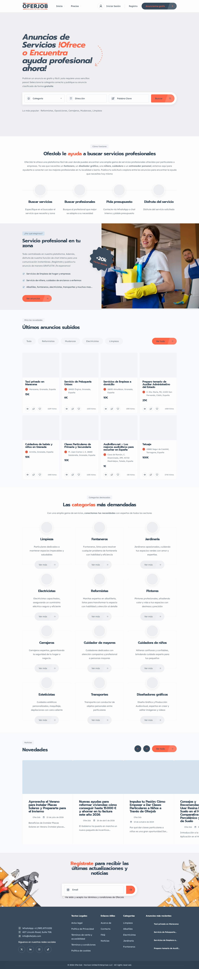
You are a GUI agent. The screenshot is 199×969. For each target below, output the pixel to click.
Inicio (59, 6)
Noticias (105, 940)
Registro (133, 6)
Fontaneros (129, 946)
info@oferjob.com (31, 936)
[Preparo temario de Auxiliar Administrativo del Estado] (149, 948)
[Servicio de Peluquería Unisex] (149, 932)
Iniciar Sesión (113, 6)
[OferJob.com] (35, 6)
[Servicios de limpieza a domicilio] (149, 940)
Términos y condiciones (83, 944)
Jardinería (128, 940)
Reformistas (47, 110)
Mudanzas (85, 110)
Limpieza (97, 110)
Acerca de (106, 923)
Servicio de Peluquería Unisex (164, 932)
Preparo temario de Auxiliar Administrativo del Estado (167, 948)
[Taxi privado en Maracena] (149, 924)
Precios (75, 6)
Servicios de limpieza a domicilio (165, 940)
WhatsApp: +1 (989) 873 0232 (37, 928)
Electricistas (129, 934)
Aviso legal (76, 923)
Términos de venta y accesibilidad (81, 936)
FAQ (103, 934)
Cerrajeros (73, 110)
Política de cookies (81, 950)
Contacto (105, 928)
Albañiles (128, 928)
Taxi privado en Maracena (166, 924)
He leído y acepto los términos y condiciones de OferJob (94, 897)
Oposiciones (60, 110)
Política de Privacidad (82, 928)
